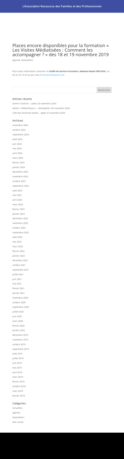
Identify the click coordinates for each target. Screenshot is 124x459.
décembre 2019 (20, 335)
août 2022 (17, 237)
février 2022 (18, 251)
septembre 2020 (20, 306)
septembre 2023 (20, 185)
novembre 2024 (20, 125)
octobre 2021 (19, 265)
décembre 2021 (20, 260)
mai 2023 (17, 195)
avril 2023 (17, 199)
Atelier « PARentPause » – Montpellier (31, 108)
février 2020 (18, 325)
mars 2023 (17, 204)
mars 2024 (17, 157)
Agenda (16, 60)
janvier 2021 (18, 293)
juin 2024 (17, 143)
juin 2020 (17, 316)
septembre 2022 (20, 232)
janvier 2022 (18, 255)
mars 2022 (17, 246)
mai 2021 (17, 283)
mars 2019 (17, 376)
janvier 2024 (18, 167)
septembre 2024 (20, 134)
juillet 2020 (18, 311)
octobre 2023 (19, 181)
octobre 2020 (19, 302)
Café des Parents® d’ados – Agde (29, 112)
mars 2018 (17, 391)
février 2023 (18, 209)
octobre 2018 (19, 386)
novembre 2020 (20, 297)
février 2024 (18, 162)
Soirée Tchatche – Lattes (24, 103)
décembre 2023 (20, 171)
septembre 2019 (20, 349)
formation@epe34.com (53, 74)
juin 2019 (17, 363)
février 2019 (18, 381)
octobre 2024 (19, 129)
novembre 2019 (20, 339)
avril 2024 (17, 153)
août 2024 (17, 139)
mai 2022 (17, 241)
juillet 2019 (18, 358)
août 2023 (17, 190)
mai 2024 (17, 148)
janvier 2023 (18, 213)
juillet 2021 (18, 274)
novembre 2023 (20, 176)
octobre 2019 (19, 344)
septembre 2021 (20, 269)
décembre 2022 (20, 218)
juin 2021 (17, 279)
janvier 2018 (18, 395)
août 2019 (17, 353)
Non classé (17, 422)
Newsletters (27, 60)
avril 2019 (17, 372)
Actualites (17, 407)
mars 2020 (17, 321)
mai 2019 (17, 367)
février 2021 (18, 288)
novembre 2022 (20, 223)
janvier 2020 (18, 330)
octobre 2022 (19, 227)
